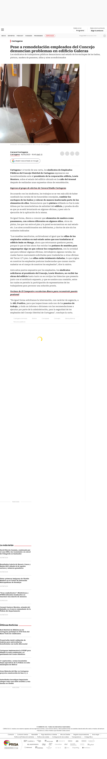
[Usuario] (104, 35)
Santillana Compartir (59, 740)
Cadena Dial (65, 744)
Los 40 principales (38, 740)
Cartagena (17, 41)
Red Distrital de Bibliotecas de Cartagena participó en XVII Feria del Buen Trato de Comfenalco (14, 631)
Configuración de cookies (60, 737)
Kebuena (90, 744)
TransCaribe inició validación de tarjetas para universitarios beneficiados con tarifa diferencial (13, 642)
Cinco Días (57, 744)
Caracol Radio (53, 30)
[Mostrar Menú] (2, 30)
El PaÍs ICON (57, 747)
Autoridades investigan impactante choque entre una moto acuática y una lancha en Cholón (15, 681)
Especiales (50, 36)
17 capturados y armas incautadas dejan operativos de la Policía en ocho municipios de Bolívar (15, 662)
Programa (80, 31)
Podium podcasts (48, 747)
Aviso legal (95, 734)
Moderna (39, 747)
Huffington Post (32, 744)
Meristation (86, 747)
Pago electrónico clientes (49, 734)
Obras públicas (70, 318)
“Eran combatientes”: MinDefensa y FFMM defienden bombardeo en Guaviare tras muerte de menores (14, 594)
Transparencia (76, 737)
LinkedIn (72, 153)
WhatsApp (77, 153)
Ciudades (28, 36)
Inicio (3, 36)
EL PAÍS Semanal (73, 744)
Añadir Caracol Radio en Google (26, 161)
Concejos (57, 318)
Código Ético (88, 737)
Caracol (91, 740)
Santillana (48, 740)
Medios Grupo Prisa (11, 748)
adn (83, 740)
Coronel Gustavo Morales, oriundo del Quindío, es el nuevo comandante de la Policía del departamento (15, 609)
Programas (38, 36)
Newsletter (100, 35)
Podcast (20, 36)
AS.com (77, 740)
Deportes (11, 36)
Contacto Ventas (22, 734)
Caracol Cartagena (19, 152)
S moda (66, 747)
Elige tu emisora (97, 31)
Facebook (62, 153)
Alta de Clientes (65, 734)
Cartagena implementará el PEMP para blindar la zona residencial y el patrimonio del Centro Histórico (15, 652)
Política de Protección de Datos (24, 737)
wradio (49, 744)
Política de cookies (43, 737)
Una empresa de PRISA (11, 743)
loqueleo (75, 747)
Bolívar (34, 318)
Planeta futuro (82, 744)
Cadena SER (69, 740)
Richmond (28, 747)
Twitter (67, 153)
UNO (43, 744)
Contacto (11, 734)
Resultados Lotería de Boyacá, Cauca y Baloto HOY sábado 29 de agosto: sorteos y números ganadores (15, 566)
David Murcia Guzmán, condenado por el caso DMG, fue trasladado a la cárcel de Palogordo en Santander (15, 552)
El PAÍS (29, 740)
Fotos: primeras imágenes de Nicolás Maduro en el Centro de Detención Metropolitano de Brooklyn (14, 580)
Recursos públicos (19, 322)
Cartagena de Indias (20, 318)
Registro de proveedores (81, 734)
